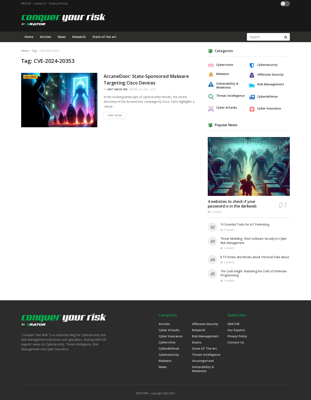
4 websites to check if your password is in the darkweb (232, 204)
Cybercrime (224, 65)
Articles (45, 37)
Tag (34, 51)
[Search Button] (286, 37)
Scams (196, 342)
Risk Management (270, 84)
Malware (30, 76)
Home (29, 37)
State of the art (104, 37)
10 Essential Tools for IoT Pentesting (244, 224)
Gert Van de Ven (117, 89)
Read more (115, 115)
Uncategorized (203, 361)
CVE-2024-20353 (49, 51)
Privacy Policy (237, 336)
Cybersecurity (267, 65)
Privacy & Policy (58, 3)
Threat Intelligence (230, 96)
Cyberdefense (267, 96)
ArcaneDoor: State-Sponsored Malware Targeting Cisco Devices (146, 79)
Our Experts (236, 330)
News (62, 37)
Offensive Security (270, 74)
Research (79, 37)
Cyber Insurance (269, 108)
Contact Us (40, 3)
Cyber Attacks (226, 107)
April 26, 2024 (140, 89)
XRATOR (26, 3)
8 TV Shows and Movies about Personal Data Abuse (254, 257)
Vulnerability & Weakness (227, 85)
